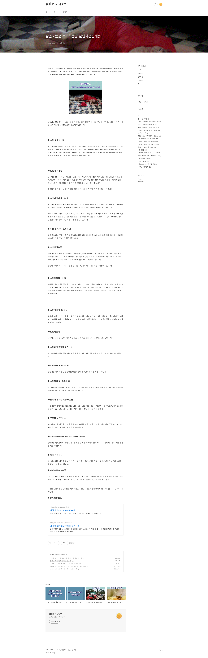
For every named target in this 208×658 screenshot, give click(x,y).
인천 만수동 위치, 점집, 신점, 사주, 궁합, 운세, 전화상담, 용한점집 (75, 513)
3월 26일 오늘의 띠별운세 (145, 164)
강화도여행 (155, 139)
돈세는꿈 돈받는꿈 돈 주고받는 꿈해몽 (148, 141)
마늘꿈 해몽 (157, 130)
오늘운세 (140, 73)
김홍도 (155, 164)
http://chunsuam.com (57, 507)
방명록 (65, 12)
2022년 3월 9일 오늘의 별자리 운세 (148, 124)
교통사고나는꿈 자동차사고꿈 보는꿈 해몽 (64, 563)
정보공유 (140, 80)
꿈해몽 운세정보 (56, 4)
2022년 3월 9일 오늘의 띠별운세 (147, 122)
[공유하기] (54, 543)
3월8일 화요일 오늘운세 (144, 139)
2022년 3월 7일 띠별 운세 (145, 130)
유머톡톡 (140, 77)
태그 (55, 12)
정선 (160, 136)
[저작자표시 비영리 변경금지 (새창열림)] (72, 543)
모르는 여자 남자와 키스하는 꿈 (60, 561)
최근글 (139, 102)
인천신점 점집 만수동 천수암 (62, 510)
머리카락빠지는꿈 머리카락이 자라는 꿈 (63, 569)
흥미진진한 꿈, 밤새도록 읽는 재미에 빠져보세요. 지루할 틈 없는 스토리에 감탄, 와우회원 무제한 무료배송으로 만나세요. (85, 530)
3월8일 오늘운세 (142, 150)
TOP (160, 650)
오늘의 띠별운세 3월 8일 (149, 147)
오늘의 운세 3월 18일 (143, 161)
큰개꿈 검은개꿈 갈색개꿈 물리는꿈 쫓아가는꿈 (66, 558)
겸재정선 (148, 158)
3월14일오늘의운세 (153, 144)
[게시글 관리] (57, 543)
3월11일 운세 (141, 158)
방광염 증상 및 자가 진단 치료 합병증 (147, 136)
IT (138, 84)
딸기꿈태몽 (141, 133)
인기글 (146, 102)
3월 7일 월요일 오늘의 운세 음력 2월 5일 (149, 153)
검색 (155, 4)
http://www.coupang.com (59, 523)
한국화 (139, 147)
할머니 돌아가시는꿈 (143, 119)
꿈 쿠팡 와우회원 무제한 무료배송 (64, 526)
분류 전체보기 (142, 66)
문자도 (150, 127)
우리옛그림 (156, 127)
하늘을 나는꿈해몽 (142, 127)
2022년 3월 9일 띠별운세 (145, 167)
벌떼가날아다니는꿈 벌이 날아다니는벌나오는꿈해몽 (68, 566)
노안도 (158, 155)
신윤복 (159, 122)
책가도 (146, 133)
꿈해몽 (52, 554)
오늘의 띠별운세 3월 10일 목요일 (147, 155)
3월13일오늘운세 (142, 144)
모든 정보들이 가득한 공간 (57, 617)
